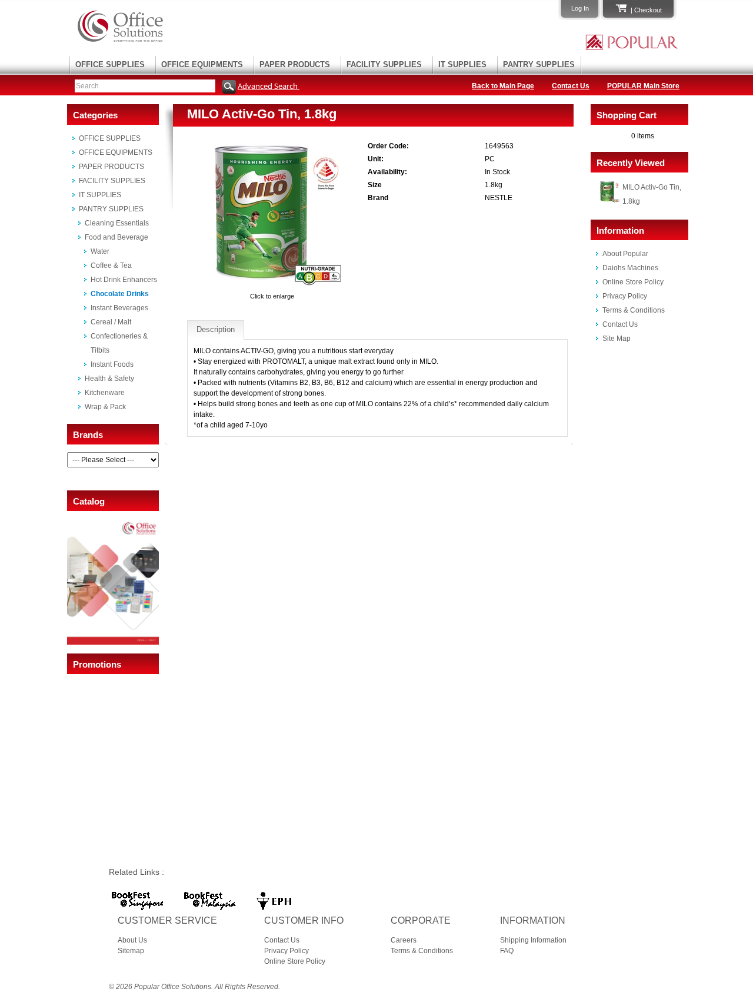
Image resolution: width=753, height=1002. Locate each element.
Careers (404, 940)
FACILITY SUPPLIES (384, 64)
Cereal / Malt (111, 322)
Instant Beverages (119, 308)
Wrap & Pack (105, 407)
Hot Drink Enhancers (124, 280)
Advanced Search (268, 86)
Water (100, 251)
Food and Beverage (116, 237)
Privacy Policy (624, 296)
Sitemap (131, 951)
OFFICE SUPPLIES (110, 64)
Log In (580, 8)
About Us (132, 940)
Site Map (616, 338)
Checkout (648, 10)
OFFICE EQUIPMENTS (202, 64)
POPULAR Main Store (643, 86)
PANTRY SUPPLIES (539, 64)
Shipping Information (533, 940)
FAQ (507, 951)
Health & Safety (109, 378)
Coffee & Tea (111, 265)
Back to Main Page (503, 86)
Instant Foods (112, 364)
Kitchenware (105, 393)
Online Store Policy (633, 282)
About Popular (625, 254)
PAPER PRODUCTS (294, 64)
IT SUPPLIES (462, 64)
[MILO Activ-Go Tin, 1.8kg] (272, 285)
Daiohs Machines (630, 268)
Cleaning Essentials (117, 223)
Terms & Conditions (633, 310)
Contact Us (570, 86)
